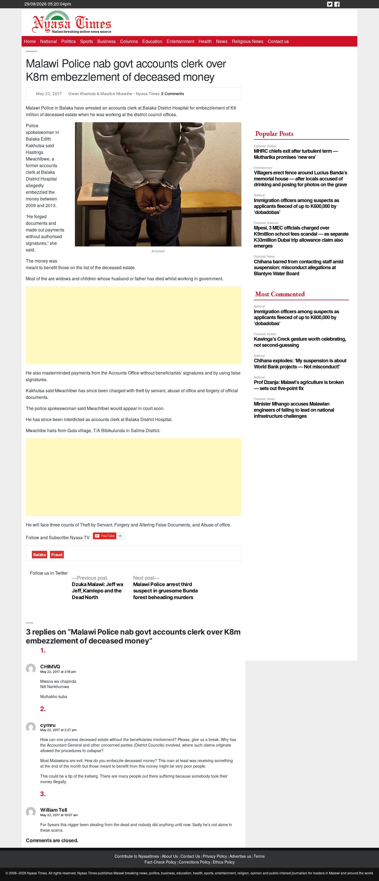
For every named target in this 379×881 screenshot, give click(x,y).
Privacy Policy (215, 856)
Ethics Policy (224, 862)
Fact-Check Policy (160, 862)
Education (152, 41)
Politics (68, 41)
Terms (259, 856)
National (48, 41)
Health (205, 41)
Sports (86, 41)
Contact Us (191, 856)
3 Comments (172, 93)
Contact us (278, 41)
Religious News (247, 41)
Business (106, 41)
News (222, 41)
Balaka (39, 554)
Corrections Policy (194, 862)
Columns (129, 41)
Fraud (56, 554)
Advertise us (240, 856)
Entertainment (180, 41)
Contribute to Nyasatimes (137, 856)
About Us (170, 856)
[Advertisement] (133, 325)
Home (30, 41)
